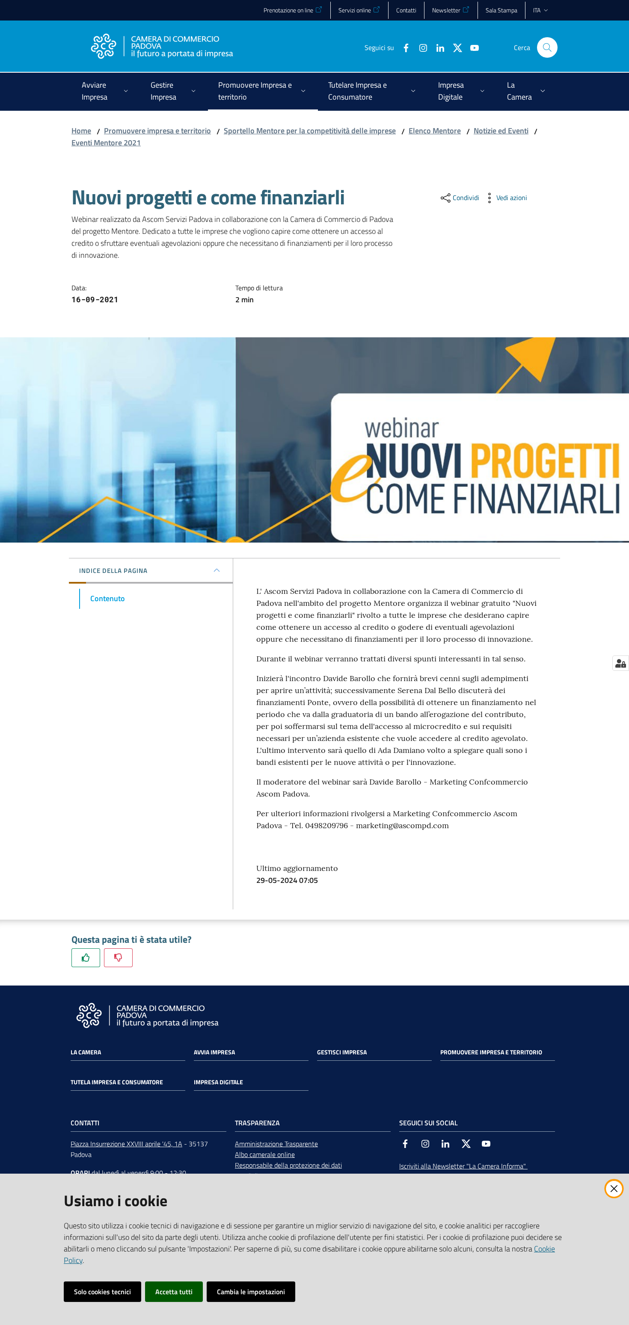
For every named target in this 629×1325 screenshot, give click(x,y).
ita (536, 10)
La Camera (86, 1052)
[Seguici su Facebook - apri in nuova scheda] (402, 47)
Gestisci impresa (342, 1052)
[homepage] (161, 47)
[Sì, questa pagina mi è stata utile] (85, 957)
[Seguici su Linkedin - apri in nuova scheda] (436, 47)
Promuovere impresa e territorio (157, 130)
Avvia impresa (214, 1052)
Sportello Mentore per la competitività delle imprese (310, 130)
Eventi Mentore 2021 (106, 142)
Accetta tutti (174, 1292)
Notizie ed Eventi (501, 130)
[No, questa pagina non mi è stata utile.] (118, 957)
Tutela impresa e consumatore (117, 1082)
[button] (547, 47)
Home (81, 130)
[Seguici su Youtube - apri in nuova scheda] (471, 47)
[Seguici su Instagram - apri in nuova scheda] (419, 47)
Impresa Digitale (218, 1082)
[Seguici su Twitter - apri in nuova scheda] (454, 47)
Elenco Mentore (435, 130)
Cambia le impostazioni (251, 1292)
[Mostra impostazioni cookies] (620, 663)
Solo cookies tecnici (102, 1292)
